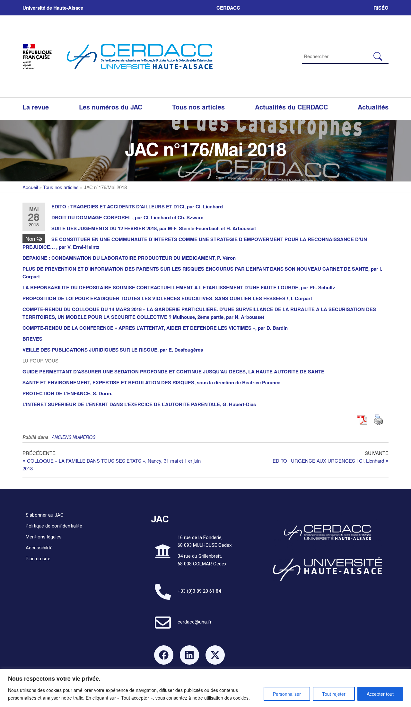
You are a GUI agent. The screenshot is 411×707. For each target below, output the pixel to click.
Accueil (30, 187)
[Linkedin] (189, 655)
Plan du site (38, 559)
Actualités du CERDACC (291, 106)
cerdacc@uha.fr (195, 622)
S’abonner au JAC (45, 515)
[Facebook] (163, 655)
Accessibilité (39, 548)
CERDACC (228, 7)
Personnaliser (287, 694)
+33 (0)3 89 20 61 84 (199, 591)
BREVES (32, 338)
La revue (35, 106)
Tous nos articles (198, 106)
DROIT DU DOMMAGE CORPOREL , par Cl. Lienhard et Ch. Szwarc (127, 217)
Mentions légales (44, 537)
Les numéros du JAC (110, 106)
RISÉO (381, 7)
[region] (205, 688)
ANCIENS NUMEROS (73, 437)
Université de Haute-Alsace (52, 7)
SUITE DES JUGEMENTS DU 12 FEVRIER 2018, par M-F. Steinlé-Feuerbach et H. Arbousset (153, 228)
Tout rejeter (333, 694)
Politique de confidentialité (54, 526)
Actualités (373, 106)
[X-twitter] (215, 655)
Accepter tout (380, 694)
